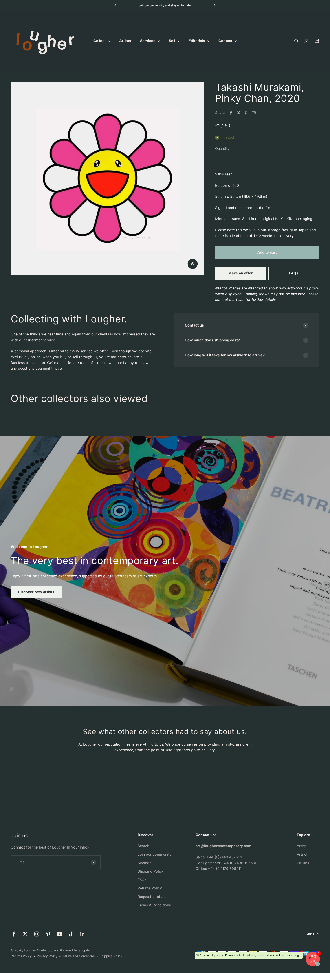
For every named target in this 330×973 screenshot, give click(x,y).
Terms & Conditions (154, 905)
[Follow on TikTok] (71, 934)
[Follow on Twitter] (25, 934)
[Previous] (115, 5)
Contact (225, 41)
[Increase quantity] (240, 158)
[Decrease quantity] (221, 158)
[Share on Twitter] (238, 113)
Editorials (197, 41)
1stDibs (303, 863)
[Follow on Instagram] (37, 934)
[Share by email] (253, 113)
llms (141, 913)
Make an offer (240, 273)
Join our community (155, 854)
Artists (125, 41)
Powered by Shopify (75, 950)
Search (143, 846)
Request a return (152, 896)
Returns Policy (150, 888)
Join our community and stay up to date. (165, 5)
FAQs (293, 273)
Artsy (301, 846)
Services (147, 41)
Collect (99, 41)
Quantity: (222, 148)
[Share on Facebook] (231, 113)
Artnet (302, 854)
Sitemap (145, 863)
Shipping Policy (151, 871)
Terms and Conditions (79, 956)
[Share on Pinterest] (246, 113)
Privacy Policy (47, 956)
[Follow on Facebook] (14, 934)
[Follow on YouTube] (60, 934)
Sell (172, 41)
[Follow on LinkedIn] (82, 934)
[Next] (215, 5)
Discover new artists (36, 592)
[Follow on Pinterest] (48, 934)
